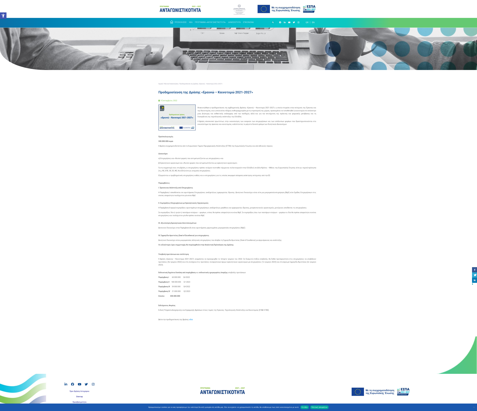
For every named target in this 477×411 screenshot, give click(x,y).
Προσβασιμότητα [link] (79, 402)
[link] (3, 15)
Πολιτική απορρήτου (319, 407)
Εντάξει (305, 407)
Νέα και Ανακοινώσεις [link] (171, 84)
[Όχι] (474, 407)
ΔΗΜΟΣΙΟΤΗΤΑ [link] (234, 22)
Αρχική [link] (160, 84)
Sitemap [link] (79, 397)
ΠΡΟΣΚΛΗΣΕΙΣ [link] (181, 22)
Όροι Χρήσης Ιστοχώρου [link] (79, 391)
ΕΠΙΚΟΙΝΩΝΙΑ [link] (248, 22)
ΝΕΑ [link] (190, 22)
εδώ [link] (191, 319)
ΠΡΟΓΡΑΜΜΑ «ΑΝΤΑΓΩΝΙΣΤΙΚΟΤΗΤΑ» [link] (210, 22)
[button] (273, 22)
